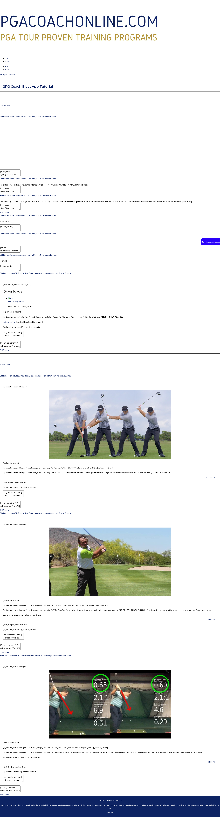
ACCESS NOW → (211, 477)
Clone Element (15, 116)
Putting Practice (9, 322)
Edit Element (5, 116)
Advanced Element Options (30, 116)
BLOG (7, 61)
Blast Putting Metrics (16, 301)
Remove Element (50, 116)
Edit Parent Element (7, 273)
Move (42, 116)
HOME (7, 58)
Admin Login (110, 813)
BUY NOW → (212, 620)
